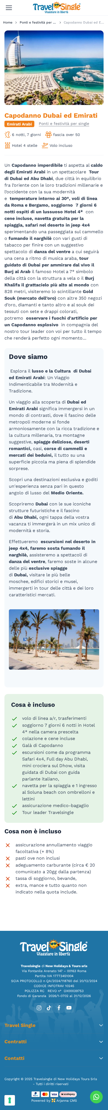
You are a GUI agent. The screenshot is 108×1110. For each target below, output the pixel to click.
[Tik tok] (49, 1008)
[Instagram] (39, 1008)
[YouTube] (69, 1008)
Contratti (15, 1041)
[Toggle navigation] (8, 8)
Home (7, 22)
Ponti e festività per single (41, 22)
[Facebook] (59, 1008)
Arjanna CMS (66, 1101)
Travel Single (19, 1025)
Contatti (14, 1058)
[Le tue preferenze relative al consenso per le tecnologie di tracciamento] (9, 1100)
